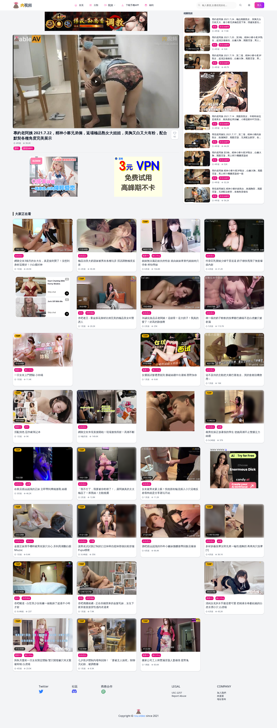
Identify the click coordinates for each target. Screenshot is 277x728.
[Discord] (75, 691)
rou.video (139, 716)
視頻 (110, 5)
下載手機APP (132, 5)
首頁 (81, 5)
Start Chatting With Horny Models (56, 282)
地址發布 (221, 699)
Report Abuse (179, 695)
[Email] (107, 691)
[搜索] (240, 5)
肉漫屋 (220, 695)
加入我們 (221, 692)
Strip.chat (52, 292)
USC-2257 (177, 692)
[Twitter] (43, 691)
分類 (96, 5)
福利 (151, 5)
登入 (259, 5)
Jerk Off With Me (55, 301)
